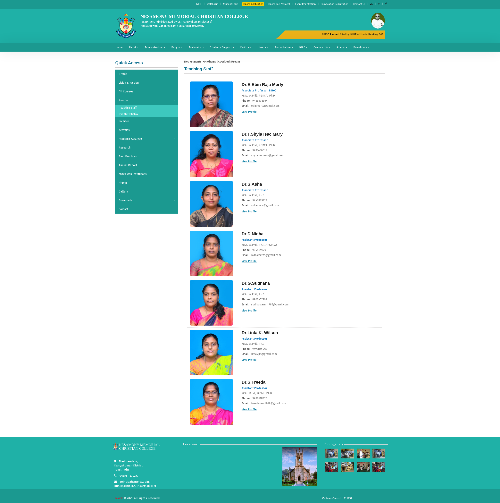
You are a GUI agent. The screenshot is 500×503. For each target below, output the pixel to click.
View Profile (249, 112)
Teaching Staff (128, 107)
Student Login (230, 4)
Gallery (123, 191)
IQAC (302, 47)
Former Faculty (128, 113)
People (175, 47)
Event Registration (305, 4)
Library (261, 47)
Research (124, 147)
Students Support (221, 47)
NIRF (199, 4)
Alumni (341, 47)
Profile (123, 74)
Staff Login (212, 4)
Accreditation (283, 47)
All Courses (126, 91)
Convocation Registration (334, 4)
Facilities (245, 47)
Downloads (360, 47)
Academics (195, 47)
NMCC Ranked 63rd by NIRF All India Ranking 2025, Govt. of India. (355, 34)
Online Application (253, 4)
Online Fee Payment (279, 4)
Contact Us (359, 4)
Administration (154, 47)
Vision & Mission (129, 82)
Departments (193, 61)
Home (119, 47)
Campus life (320, 47)
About (132, 47)
